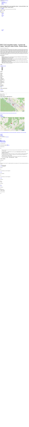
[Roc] (1, 86)
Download (4, 158)
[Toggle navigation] (2, 0)
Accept (3, 190)
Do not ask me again (3, 165)
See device (1, 89)
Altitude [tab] (3, 13)
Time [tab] (2, 30)
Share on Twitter (3, 140)
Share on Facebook (3, 141)
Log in (2, 3)
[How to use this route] (0, 11)
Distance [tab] (3, 15)
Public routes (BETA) (4, 2)
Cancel (1, 158)
